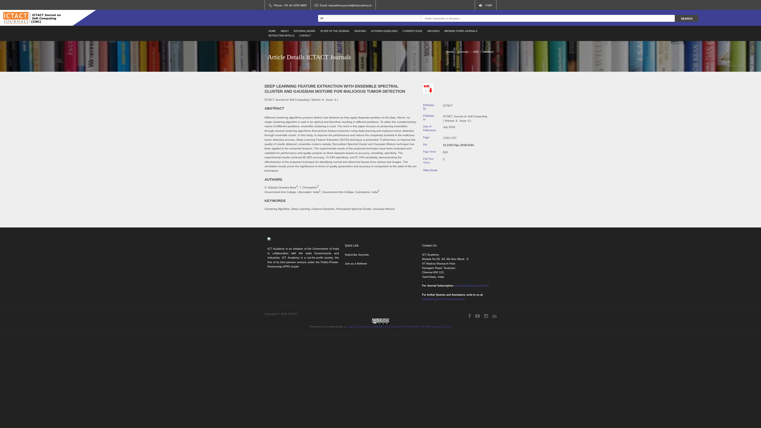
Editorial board (304, 31)
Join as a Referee (356, 263)
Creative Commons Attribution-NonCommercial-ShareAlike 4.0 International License (398, 326)
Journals (463, 51)
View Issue (430, 170)
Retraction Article (281, 35)
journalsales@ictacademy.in (472, 285)
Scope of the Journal (335, 31)
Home (272, 31)
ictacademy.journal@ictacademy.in (350, 5)
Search (686, 18)
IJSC (476, 51)
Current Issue (412, 31)
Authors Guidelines (384, 31)
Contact (305, 35)
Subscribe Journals (357, 254)
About (285, 31)
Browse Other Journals (461, 31)
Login (488, 5)
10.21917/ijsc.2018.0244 (458, 145)
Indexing (360, 31)
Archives (433, 31)
